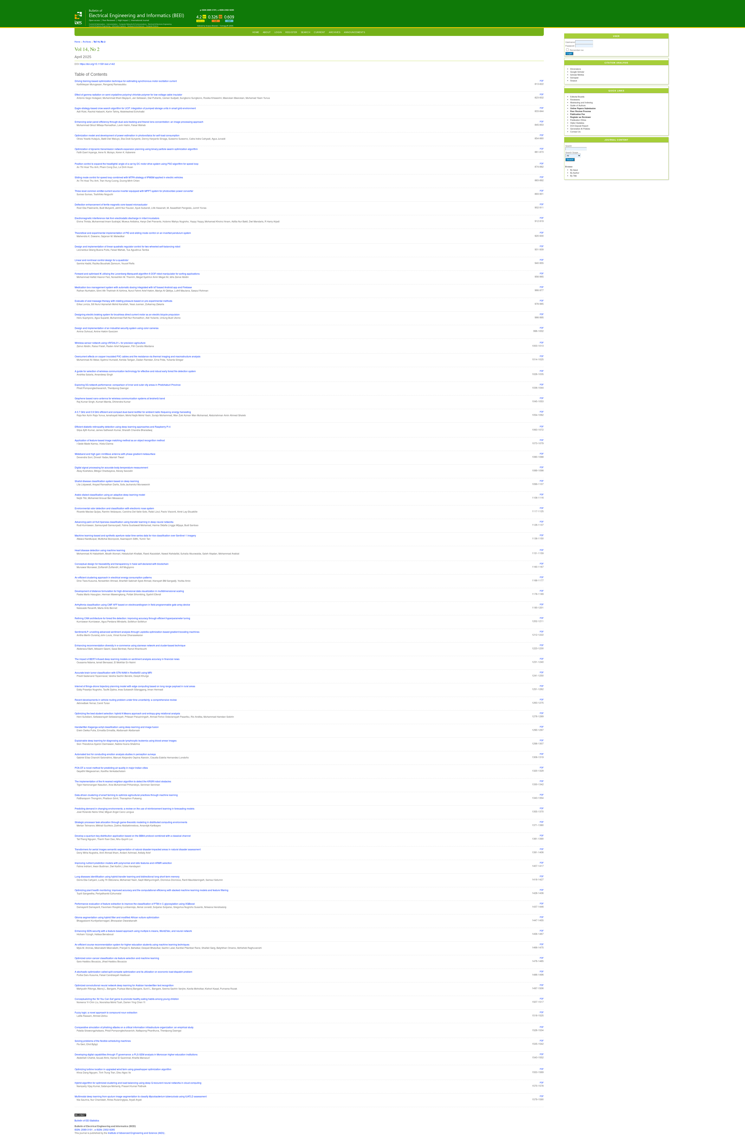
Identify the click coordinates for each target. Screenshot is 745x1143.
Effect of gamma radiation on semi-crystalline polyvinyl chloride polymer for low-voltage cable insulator (128, 94)
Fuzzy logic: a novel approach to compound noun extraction (106, 1012)
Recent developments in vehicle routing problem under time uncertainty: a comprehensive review (126, 699)
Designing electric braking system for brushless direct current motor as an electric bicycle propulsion (127, 314)
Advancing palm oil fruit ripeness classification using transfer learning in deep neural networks (124, 521)
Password (569, 45)
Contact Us (575, 131)
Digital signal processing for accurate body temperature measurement (111, 467)
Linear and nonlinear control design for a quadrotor (101, 260)
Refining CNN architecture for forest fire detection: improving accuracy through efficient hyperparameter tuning (132, 618)
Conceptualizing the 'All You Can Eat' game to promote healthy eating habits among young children (127, 998)
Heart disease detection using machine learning (100, 550)
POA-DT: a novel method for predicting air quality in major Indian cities (111, 767)
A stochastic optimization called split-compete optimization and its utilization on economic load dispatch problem (133, 971)
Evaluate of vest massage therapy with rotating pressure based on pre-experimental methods (123, 300)
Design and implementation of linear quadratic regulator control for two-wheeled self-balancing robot (127, 246)
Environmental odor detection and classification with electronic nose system (114, 508)
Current (319, 32)
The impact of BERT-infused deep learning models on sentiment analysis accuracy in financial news (127, 659)
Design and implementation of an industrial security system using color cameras (117, 328)
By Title (573, 175)
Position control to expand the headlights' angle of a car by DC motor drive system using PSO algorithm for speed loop (136, 163)
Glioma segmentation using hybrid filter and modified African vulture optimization (117, 917)
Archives (334, 32)
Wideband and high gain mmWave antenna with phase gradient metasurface (115, 453)
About (267, 32)
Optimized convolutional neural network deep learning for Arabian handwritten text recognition (124, 985)
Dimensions (575, 68)
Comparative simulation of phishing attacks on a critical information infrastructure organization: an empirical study (134, 1027)
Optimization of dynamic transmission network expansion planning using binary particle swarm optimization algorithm (136, 149)
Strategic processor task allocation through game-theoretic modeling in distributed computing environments (131, 822)
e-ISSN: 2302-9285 (104, 1129)
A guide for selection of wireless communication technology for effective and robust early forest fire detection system (135, 371)
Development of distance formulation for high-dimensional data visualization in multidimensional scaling (129, 591)
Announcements (354, 32)
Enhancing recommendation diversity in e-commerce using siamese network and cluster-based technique (130, 645)
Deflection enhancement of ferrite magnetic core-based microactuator (111, 204)
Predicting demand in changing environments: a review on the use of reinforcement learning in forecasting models (134, 808)
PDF (542, 80)
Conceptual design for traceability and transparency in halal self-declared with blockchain (122, 563)
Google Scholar (577, 71)
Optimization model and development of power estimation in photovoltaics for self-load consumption (127, 135)
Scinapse (574, 77)
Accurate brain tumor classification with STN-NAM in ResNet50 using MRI (113, 672)
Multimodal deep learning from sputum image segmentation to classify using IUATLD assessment (141, 1096)
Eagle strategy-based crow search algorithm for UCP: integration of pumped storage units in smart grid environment (135, 108)
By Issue (574, 169)
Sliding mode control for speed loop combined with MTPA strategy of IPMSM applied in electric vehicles (129, 177)
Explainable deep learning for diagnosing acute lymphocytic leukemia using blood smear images (126, 740)
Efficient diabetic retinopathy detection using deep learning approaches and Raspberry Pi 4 (123, 426)
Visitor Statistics (577, 122)
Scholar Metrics (577, 74)
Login (278, 32)
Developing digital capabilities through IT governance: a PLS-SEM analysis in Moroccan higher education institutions (136, 1054)
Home (255, 32)
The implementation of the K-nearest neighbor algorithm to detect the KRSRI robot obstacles (123, 781)
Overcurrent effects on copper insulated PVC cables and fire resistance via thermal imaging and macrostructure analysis (137, 356)
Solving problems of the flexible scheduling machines (103, 1040)
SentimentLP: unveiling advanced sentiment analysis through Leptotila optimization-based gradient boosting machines (137, 631)
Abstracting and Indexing (581, 102)
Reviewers (575, 99)
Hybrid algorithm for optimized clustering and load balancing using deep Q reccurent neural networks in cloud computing (138, 1082)
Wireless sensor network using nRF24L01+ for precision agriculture (110, 342)
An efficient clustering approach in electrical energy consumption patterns (113, 577)
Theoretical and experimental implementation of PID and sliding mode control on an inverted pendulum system (133, 232)
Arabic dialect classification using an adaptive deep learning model (110, 494)
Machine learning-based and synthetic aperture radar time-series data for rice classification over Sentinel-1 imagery (135, 535)
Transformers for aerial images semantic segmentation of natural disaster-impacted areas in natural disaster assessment (138, 849)
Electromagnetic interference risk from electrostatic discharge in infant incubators (117, 218)
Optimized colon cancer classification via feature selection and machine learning (117, 958)
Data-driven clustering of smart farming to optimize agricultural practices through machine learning (126, 795)
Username (570, 42)
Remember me (577, 50)
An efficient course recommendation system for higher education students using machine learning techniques (132, 944)
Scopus (573, 80)
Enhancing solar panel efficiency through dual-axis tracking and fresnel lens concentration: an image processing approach (139, 121)
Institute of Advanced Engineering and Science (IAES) (136, 1132)
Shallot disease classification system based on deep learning (107, 481)
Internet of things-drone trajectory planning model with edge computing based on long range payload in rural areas (135, 686)
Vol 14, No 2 (99, 41)
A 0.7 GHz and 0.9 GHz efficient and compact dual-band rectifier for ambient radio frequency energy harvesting (133, 411)
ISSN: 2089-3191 (83, 1129)
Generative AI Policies (580, 128)
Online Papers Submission (583, 108)
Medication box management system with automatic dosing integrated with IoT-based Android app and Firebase (133, 287)
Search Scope (571, 152)
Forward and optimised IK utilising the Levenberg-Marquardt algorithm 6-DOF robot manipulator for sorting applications (137, 273)
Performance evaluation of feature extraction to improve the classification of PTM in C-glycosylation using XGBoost (135, 903)
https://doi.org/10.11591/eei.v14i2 (97, 63)
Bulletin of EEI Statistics (86, 1120)
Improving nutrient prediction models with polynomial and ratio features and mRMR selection (123, 862)
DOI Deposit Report (579, 125)
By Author (574, 172)
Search (568, 145)
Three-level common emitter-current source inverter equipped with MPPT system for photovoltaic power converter (134, 190)
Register (291, 32)
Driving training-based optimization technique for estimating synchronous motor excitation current (126, 81)
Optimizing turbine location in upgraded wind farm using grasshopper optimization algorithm (123, 1069)
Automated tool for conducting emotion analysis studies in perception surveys (115, 754)
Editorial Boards (577, 96)
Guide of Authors (578, 105)
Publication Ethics (578, 119)
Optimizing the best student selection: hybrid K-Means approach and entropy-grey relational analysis (127, 713)
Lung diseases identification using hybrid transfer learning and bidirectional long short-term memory (127, 876)
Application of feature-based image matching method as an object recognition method (120, 440)
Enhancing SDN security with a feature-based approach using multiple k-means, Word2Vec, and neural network (133, 930)
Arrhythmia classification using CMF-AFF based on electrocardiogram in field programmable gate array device (132, 604)
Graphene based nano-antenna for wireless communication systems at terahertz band (120, 398)
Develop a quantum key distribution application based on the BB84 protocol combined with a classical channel (133, 835)
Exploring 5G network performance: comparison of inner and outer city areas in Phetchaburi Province (128, 384)
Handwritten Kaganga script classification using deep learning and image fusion (117, 727)
